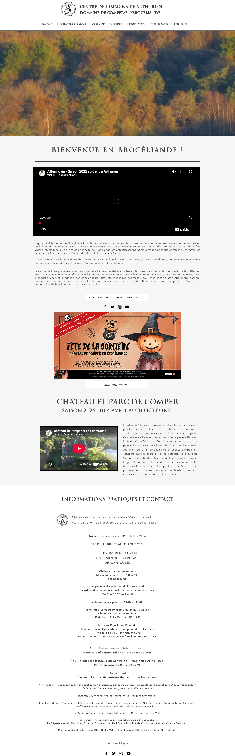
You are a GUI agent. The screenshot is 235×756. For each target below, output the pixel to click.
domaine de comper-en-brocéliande (120, 12)
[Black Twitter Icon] (112, 307)
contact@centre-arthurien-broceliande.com (127, 522)
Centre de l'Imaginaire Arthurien (121, 6)
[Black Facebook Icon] (105, 307)
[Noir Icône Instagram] (120, 307)
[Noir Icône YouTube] (127, 307)
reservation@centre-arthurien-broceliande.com (117, 652)
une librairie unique (109, 281)
